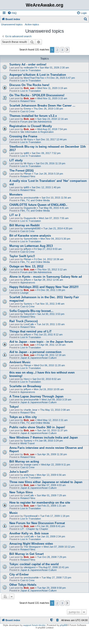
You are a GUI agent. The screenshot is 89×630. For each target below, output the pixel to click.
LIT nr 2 (14, 215)
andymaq (29, 474)
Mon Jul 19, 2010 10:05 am (49, 389)
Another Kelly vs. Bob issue (29, 533)
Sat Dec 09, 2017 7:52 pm (46, 153)
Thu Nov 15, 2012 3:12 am (52, 269)
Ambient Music (20, 362)
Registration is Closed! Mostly (30, 126)
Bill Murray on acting (24, 461)
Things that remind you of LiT (30, 331)
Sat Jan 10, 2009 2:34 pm (51, 536)
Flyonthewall (30, 516)
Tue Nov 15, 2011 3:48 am (49, 303)
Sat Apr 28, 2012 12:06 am (48, 279)
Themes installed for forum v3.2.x (33, 116)
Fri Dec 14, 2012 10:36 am (48, 259)
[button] (67, 49)
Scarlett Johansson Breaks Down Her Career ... (42, 105)
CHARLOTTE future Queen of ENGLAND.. (38, 205)
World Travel (27, 443)
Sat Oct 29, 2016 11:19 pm (50, 163)
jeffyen (27, 249)
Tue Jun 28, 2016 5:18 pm (48, 173)
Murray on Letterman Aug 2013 (31, 246)
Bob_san (29, 88)
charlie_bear (30, 409)
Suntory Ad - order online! (27, 64)
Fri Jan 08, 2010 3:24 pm (49, 440)
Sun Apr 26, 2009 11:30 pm (52, 454)
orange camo (31, 464)
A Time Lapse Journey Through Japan (36, 396)
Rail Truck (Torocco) (23, 321)
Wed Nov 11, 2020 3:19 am (52, 88)
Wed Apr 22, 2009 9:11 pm (55, 464)
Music (13, 513)
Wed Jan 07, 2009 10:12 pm (59, 546)
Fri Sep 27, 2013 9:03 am (48, 249)
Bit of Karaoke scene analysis (30, 235)
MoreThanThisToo (34, 77)
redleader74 (30, 67)
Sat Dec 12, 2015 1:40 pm (46, 187)
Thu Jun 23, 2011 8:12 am (48, 334)
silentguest (30, 567)
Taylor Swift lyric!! (22, 256)
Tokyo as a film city (23, 417)
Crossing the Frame (23, 136)
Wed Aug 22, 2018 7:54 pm (52, 129)
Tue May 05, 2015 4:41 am (53, 208)
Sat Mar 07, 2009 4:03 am (51, 485)
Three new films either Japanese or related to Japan (45, 482)
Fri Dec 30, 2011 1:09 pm (51, 290)
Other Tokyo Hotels (22, 584)
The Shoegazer (32, 546)
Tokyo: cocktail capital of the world (34, 564)
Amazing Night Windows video (31, 543)
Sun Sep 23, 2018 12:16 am (52, 119)
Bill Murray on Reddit (24, 225)
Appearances (27, 282)
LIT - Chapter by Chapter (34, 529)
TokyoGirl (29, 314)
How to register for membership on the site (39, 502)
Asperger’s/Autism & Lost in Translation (37, 74)
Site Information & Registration (37, 132)
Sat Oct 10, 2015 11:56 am (56, 197)
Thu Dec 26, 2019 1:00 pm (48, 108)
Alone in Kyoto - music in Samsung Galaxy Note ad (45, 276)
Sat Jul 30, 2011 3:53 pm (50, 314)
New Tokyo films (21, 492)
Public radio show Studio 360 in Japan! (37, 427)
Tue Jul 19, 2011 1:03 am (51, 324)
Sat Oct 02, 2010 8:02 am (46, 379)
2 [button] (57, 50)
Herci (27, 379)
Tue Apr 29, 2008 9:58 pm (51, 587)
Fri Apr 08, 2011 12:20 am (51, 344)
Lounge (24, 292)
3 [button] (62, 50)
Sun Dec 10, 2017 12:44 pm (51, 139)
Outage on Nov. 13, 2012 (26, 266)
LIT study (16, 160)
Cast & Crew (27, 111)
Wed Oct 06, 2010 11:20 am (49, 365)
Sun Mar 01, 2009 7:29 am (51, 495)
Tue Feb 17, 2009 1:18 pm (54, 516)
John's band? (19, 471)
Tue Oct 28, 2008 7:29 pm (51, 557)
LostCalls (29, 324)
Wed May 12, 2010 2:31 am (52, 420)
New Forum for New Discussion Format (37, 523)
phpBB (63, 625)
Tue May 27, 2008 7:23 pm (56, 577)
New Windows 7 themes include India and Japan (43, 437)
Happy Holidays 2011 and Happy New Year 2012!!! (44, 287)
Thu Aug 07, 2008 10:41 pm (53, 567)
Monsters (15, 194)
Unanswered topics (12, 24)
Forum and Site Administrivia (36, 121)
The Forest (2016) (21, 170)
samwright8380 (32, 228)
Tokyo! (14, 406)
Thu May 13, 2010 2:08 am (55, 409)
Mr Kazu (28, 139)
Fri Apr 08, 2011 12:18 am (51, 355)
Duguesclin (30, 208)
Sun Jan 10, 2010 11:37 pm (52, 430)
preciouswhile (31, 197)
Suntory (28, 303)
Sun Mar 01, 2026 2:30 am (54, 67)
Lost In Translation (30, 70)
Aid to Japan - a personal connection (35, 352)
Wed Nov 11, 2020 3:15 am (52, 98)
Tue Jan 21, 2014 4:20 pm (57, 228)
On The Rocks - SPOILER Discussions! (36, 95)
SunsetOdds (31, 238)
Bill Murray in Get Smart (26, 554)
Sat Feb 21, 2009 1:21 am (51, 505)
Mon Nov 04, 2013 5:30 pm (55, 238)
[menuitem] (12, 13)
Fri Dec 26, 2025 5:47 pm (61, 77)
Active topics (32, 24)
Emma (27, 108)
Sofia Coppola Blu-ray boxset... (31, 311)
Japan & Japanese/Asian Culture (38, 357)
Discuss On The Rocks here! (29, 85)
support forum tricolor (34, 625)
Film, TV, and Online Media (35, 200)
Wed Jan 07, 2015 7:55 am (53, 218)
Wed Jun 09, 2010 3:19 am (56, 399)
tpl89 (26, 153)
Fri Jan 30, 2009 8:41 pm (51, 526)
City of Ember (19, 574)
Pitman (27, 173)
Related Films (27, 101)
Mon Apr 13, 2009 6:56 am (51, 474)
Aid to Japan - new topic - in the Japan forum (41, 341)
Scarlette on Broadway (25, 386)
